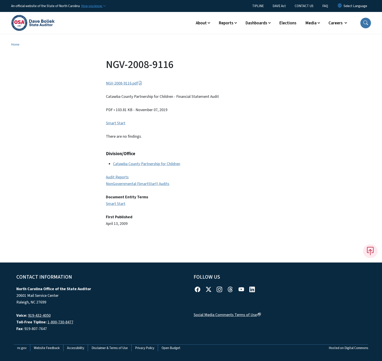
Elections (287, 23)
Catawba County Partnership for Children (146, 164)
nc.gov (22, 348)
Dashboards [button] (256, 23)
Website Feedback (47, 348)
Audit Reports (117, 177)
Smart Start (115, 123)
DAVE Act (279, 6)
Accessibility (75, 348)
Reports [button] (226, 23)
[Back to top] (370, 251)
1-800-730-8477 (60, 322)
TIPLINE (258, 6)
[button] (365, 23)
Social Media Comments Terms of (225, 315)
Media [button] (311, 23)
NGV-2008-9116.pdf (122, 83)
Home (15, 44)
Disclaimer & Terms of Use (110, 348)
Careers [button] (336, 23)
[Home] (33, 18)
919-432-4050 (39, 315)
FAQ (325, 6)
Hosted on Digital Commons (348, 348)
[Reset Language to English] (340, 6)
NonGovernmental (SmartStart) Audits (137, 184)
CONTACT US (304, 6)
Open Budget (171, 348)
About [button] (201, 23)
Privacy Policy (144, 348)
